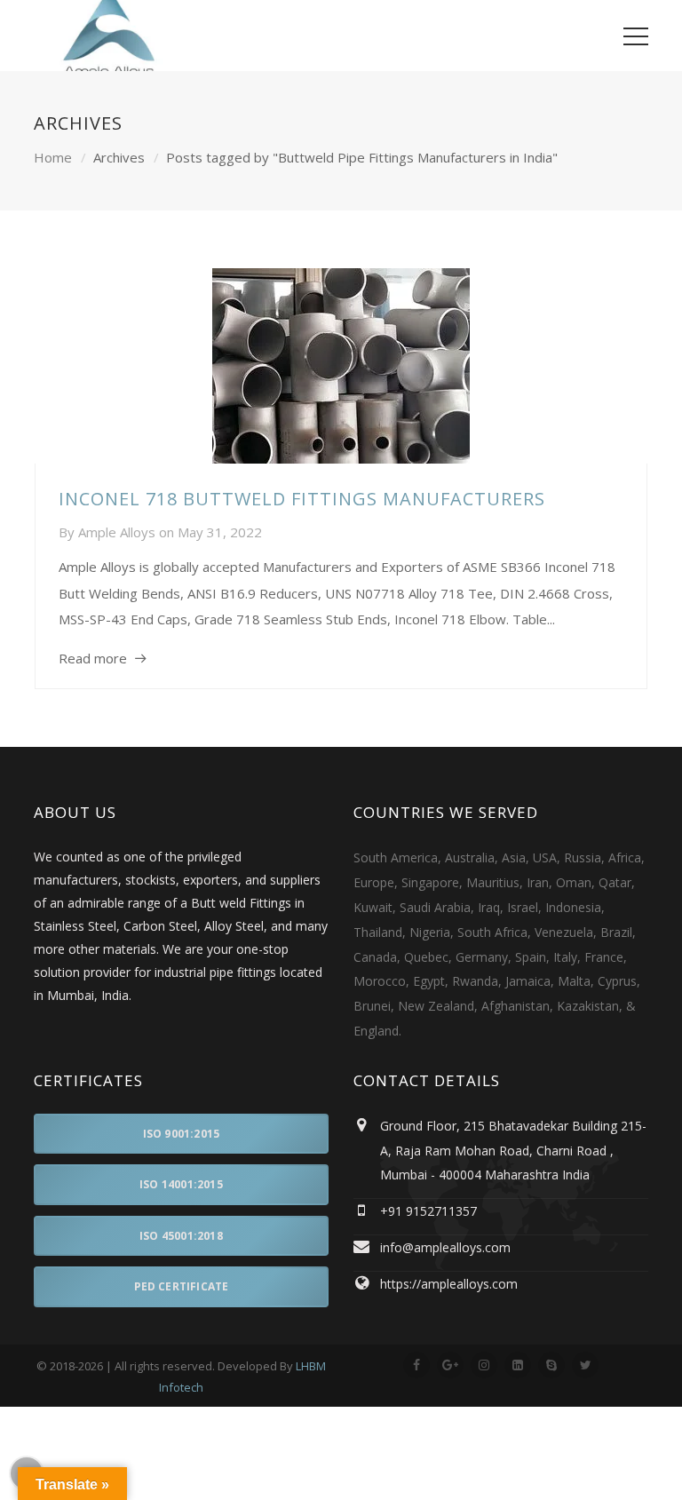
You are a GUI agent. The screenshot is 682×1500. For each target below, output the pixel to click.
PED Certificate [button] (181, 1286)
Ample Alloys (116, 532)
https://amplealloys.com (449, 1283)
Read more (93, 658)
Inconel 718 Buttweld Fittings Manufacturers (302, 499)
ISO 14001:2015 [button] (181, 1184)
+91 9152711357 (428, 1210)
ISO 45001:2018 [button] (181, 1235)
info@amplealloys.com (445, 1247)
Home (53, 157)
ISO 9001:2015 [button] (181, 1133)
